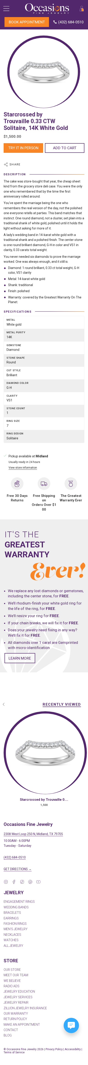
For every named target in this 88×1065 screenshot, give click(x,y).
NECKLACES (12, 934)
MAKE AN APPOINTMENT (22, 1024)
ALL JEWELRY (13, 945)
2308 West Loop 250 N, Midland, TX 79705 (33, 834)
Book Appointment (27, 22)
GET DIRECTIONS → (18, 869)
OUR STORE (12, 970)
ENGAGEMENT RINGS (19, 901)
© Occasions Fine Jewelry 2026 (24, 1049)
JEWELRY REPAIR (16, 1002)
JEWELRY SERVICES (18, 997)
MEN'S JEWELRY (16, 929)
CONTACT (11, 1030)
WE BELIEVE (12, 981)
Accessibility (73, 1049)
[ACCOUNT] (81, 8)
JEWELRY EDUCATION (19, 991)
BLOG (8, 1035)
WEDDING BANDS (16, 907)
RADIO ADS (11, 986)
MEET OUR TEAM (16, 975)
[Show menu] (5, 8)
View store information (23, 467)
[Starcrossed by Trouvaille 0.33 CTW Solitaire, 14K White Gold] (45, 754)
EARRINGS (11, 918)
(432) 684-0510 (15, 857)
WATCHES (11, 940)
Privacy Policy (54, 1049)
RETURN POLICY (15, 1019)
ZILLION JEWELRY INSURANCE (25, 1008)
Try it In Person (23, 148)
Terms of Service (14, 1052)
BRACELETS (12, 912)
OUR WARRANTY (16, 1013)
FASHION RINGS (15, 923)
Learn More (20, 658)
